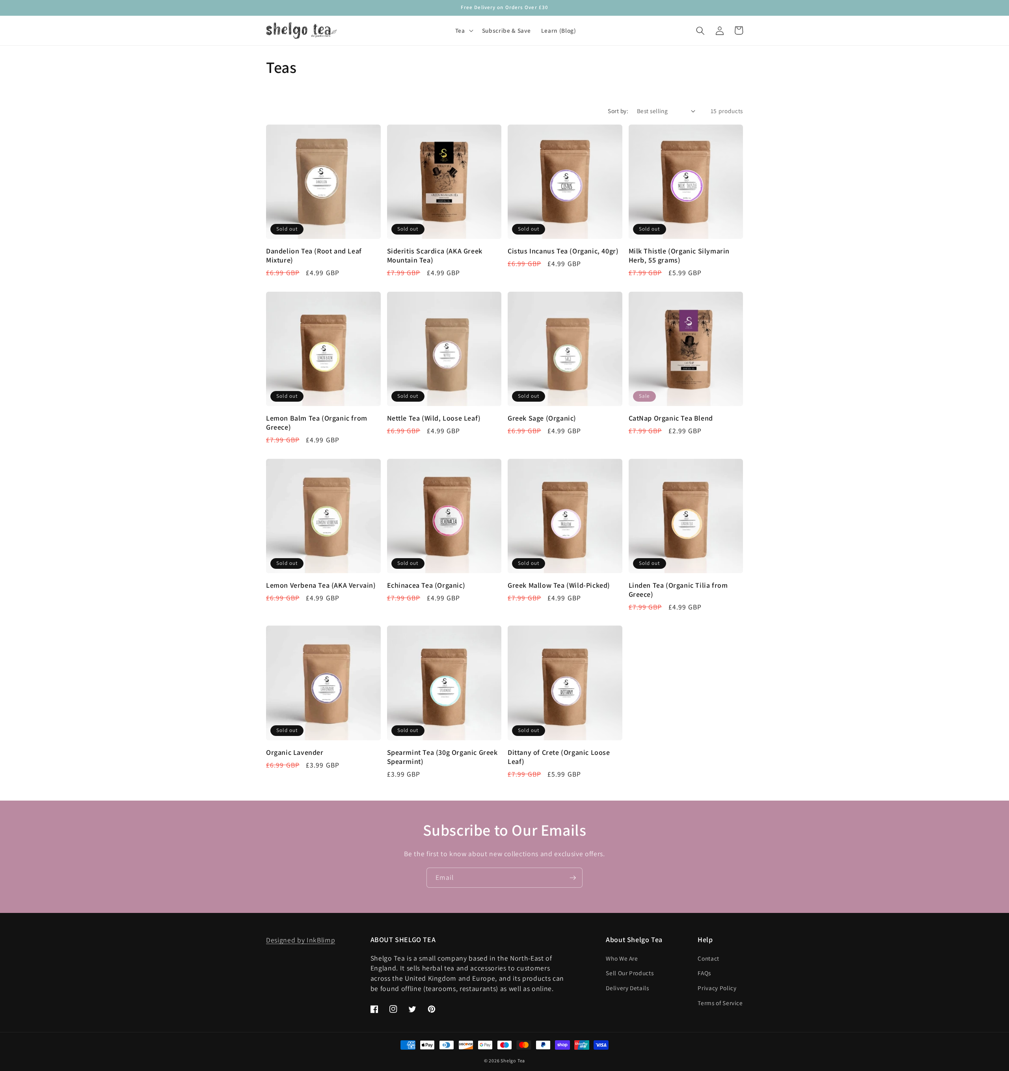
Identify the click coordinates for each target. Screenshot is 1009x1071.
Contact (708, 958)
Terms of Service (720, 1003)
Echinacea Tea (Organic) (426, 585)
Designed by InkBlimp (300, 939)
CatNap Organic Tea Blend (671, 418)
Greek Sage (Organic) (542, 418)
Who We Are (622, 958)
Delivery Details (627, 988)
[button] (463, 31)
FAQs (704, 973)
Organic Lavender (295, 752)
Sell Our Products (629, 973)
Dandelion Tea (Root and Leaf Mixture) (314, 255)
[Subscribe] (572, 878)
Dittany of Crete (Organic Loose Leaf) (559, 757)
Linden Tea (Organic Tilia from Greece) (678, 590)
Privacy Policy (717, 988)
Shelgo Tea (513, 1061)
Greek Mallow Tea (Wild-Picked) (559, 585)
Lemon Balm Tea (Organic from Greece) (316, 422)
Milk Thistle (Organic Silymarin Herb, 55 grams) (679, 255)
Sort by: (618, 111)
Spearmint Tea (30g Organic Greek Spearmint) (442, 757)
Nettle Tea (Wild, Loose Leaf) (434, 418)
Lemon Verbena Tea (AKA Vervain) (321, 585)
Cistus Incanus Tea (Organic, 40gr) (563, 250)
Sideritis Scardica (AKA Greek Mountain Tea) (434, 255)
